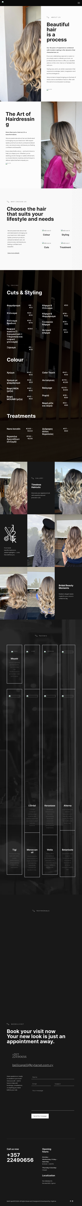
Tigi (14, 849)
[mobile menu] (78, 3)
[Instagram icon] (72, 1201)
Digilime (53, 1201)
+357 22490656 (19, 1055)
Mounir (14, 658)
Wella (50, 849)
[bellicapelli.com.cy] (4, 3)
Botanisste (67, 849)
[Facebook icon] (70, 1201)
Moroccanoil (32, 851)
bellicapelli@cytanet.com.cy (32, 1065)
